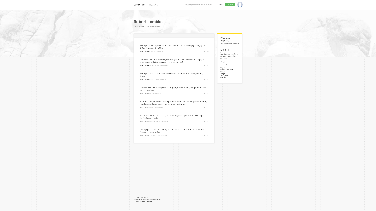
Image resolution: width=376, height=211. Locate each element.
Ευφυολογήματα (159, 51)
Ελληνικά (149, 201)
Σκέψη (157, 79)
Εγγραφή (230, 4)
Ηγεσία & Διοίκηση (154, 121)
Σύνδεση (220, 4)
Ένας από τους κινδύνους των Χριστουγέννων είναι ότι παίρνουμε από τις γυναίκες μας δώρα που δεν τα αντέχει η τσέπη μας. (173, 102)
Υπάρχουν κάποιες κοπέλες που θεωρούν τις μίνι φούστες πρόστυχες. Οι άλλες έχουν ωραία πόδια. (172, 46)
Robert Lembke (144, 51)
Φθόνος (151, 93)
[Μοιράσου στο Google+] (207, 51)
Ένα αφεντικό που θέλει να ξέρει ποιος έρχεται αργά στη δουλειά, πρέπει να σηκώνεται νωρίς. (173, 116)
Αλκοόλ (159, 65)
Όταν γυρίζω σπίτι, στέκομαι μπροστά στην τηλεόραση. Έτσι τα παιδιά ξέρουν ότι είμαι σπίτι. (172, 130)
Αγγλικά (142, 201)
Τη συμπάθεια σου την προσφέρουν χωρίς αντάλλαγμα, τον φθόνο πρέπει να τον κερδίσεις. (173, 88)
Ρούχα (151, 51)
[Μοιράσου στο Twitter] (204, 51)
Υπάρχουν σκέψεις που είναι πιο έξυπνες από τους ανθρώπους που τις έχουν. (171, 74)
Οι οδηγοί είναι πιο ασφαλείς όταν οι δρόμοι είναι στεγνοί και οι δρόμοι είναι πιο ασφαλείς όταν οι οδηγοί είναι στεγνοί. (172, 60)
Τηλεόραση (152, 135)
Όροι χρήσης (138, 199)
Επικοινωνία (157, 199)
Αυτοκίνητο (152, 65)
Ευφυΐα (151, 79)
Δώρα (151, 107)
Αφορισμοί (166, 65)
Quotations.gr (140, 5)
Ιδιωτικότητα (147, 199)
